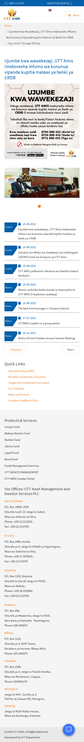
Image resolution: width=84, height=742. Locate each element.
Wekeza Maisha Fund (17, 433)
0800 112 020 (16, 3)
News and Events (18, 394)
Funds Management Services (21, 466)
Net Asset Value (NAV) (21, 371)
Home (8, 25)
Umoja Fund (11, 427)
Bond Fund (11, 459)
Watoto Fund (12, 440)
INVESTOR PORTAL (58, 3)
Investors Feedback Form (23, 400)
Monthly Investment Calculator (27, 377)
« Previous (15, 349)
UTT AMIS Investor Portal (19, 478)
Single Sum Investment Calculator (29, 383)
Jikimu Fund (11, 446)
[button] (10, 192)
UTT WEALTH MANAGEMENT (21, 472)
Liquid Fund (11, 453)
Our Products (16, 388)
